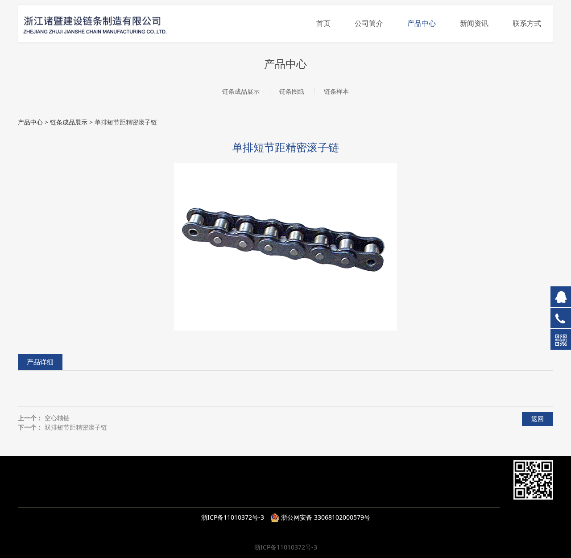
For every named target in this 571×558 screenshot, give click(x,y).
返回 (537, 418)
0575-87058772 (329, 497)
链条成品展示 (241, 91)
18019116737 (313, 486)
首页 (323, 23)
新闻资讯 (474, 23)
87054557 (270, 497)
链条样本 (336, 91)
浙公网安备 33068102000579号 (324, 517)
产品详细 (40, 362)
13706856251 (384, 486)
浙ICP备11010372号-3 (232, 517)
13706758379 (264, 486)
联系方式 (527, 23)
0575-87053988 (223, 497)
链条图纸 (291, 91)
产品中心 (421, 23)
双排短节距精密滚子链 (76, 427)
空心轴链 (57, 417)
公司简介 (369, 23)
